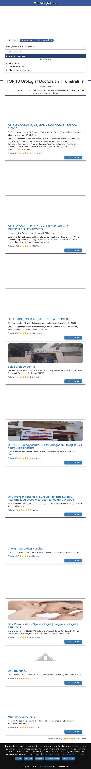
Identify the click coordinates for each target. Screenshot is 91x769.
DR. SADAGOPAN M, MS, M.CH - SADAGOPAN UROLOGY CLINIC (42, 127)
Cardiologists (14, 63)
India (16, 40)
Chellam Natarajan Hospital (25, 548)
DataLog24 (44, 3)
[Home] (9, 40)
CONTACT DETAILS (73, 158)
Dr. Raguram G (17, 670)
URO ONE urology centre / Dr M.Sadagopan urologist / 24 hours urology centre (45, 446)
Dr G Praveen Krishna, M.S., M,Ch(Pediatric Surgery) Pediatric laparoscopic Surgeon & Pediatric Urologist (42, 498)
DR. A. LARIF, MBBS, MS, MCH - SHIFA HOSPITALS (39, 319)
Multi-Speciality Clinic (22, 717)
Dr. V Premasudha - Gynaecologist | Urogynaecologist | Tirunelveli (43, 625)
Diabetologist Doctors (18, 70)
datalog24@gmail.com (75, 754)
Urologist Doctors (16, 56)
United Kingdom (53, 759)
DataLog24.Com (45, 766)
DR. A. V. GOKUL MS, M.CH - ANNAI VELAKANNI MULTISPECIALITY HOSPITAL (38, 228)
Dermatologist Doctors (19, 66)
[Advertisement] (45, 22)
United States (68, 759)
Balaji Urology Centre (21, 366)
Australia (28, 759)
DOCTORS (45, 59)
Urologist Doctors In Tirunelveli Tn (36, 40)
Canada (39, 759)
